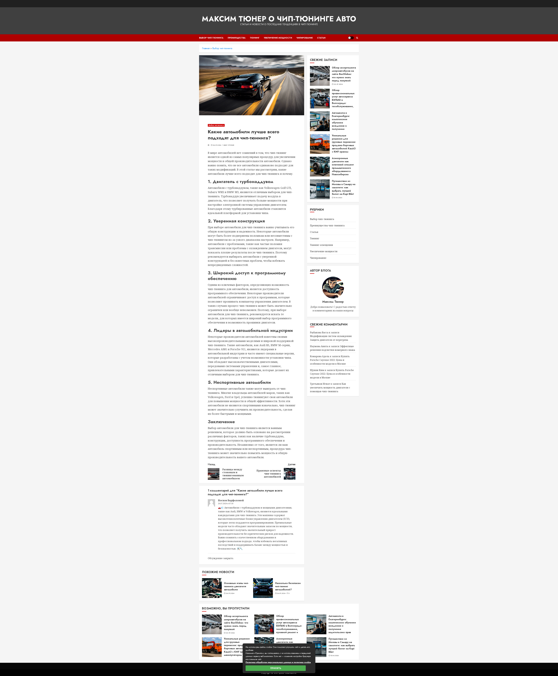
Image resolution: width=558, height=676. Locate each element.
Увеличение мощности (278, 37)
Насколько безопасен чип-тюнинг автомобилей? (288, 586)
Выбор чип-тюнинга (211, 37)
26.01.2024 (217, 145)
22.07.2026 (338, 84)
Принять (275, 668)
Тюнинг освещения (321, 245)
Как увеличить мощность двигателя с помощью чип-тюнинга (330, 387)
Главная (206, 48)
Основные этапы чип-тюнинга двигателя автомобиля (236, 586)
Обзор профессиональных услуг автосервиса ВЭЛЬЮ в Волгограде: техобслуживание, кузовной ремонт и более (343, 102)
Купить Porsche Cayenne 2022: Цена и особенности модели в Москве (330, 360)
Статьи (321, 37)
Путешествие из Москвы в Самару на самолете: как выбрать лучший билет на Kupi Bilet (343, 187)
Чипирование (304, 37)
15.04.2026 (338, 198)
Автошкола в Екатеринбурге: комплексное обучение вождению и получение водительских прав (343, 122)
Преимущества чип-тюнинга (327, 225)
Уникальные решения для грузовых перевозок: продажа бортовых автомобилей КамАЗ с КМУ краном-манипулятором (344, 145)
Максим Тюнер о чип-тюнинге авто (279, 19)
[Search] (357, 38)
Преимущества (236, 37)
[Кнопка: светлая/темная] (351, 37)
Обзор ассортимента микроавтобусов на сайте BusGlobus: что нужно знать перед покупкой (344, 74)
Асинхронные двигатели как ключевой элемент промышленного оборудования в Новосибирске (343, 166)
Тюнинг (255, 37)
